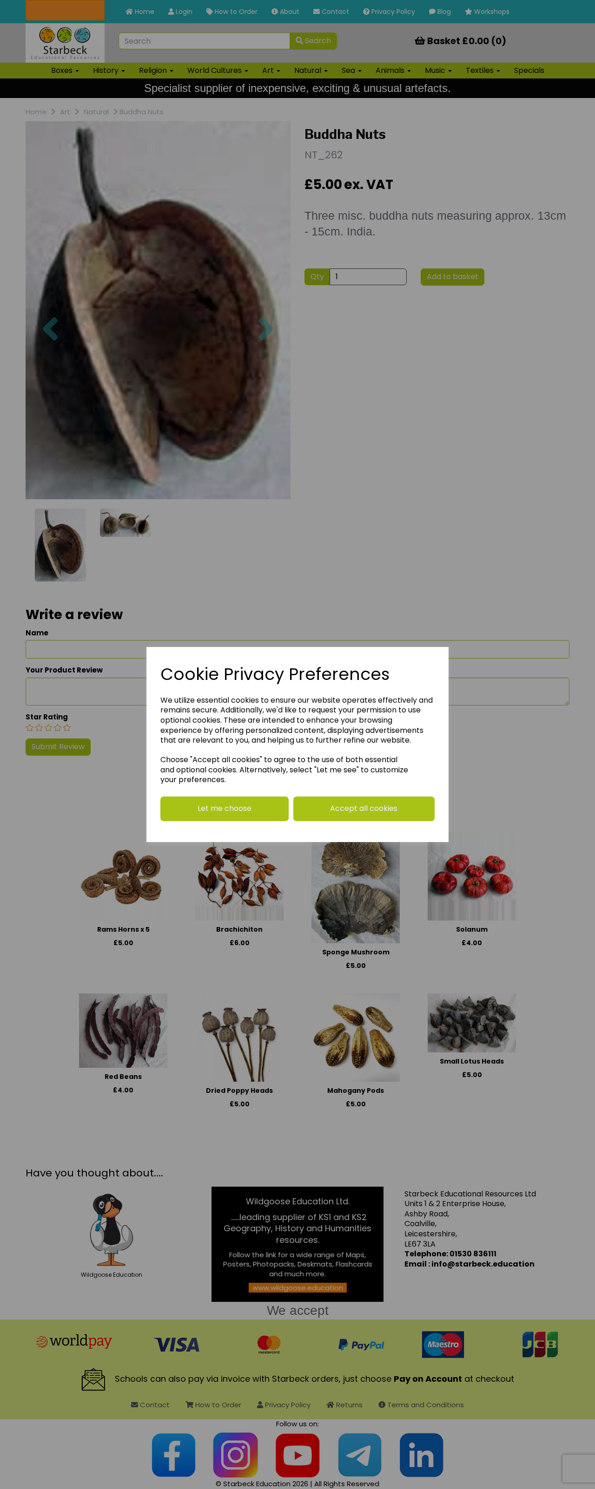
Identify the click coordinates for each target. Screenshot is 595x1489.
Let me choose (224, 808)
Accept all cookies (363, 808)
